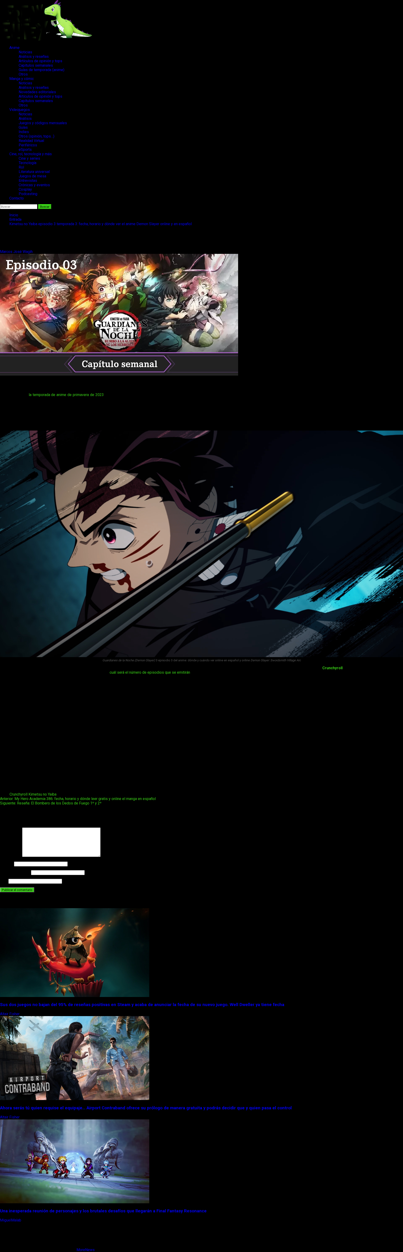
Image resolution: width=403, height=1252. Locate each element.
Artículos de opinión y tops (40, 61)
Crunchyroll (332, 668)
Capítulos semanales (36, 65)
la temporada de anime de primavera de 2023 (66, 395)
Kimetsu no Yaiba (42, 794)
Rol (21, 167)
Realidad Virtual (31, 140)
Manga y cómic (21, 78)
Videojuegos (19, 109)
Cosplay (25, 189)
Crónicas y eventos (34, 185)
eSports (25, 149)
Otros (23, 74)
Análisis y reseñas (34, 56)
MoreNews (85, 1250)
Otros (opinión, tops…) (36, 136)
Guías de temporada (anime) (41, 70)
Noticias (25, 52)
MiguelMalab (11, 1220)
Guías (23, 127)
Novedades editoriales (37, 92)
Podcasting (28, 194)
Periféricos (28, 145)
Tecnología (27, 163)
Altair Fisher (10, 1014)
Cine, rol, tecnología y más (30, 154)
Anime (14, 47)
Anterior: (78, 799)
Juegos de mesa (32, 176)
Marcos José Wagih (17, 251)
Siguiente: (50, 803)
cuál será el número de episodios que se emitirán (150, 672)
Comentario (10, 855)
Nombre (6, 864)
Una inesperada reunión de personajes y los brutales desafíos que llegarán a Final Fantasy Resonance (103, 1211)
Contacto (16, 198)
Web (3, 881)
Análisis (25, 118)
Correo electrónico (15, 872)
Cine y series (29, 158)
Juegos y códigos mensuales (43, 123)
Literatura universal (34, 171)
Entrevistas (28, 180)
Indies (24, 132)
